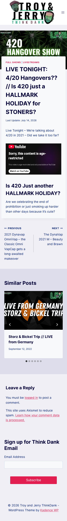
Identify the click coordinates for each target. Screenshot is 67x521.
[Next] (57, 324)
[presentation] (33, 310)
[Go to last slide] (10, 324)
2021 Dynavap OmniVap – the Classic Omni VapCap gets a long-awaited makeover (15, 243)
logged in (31, 397)
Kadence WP (49, 510)
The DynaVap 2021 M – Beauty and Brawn (51, 236)
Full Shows (13, 62)
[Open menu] (63, 12)
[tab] (26, 361)
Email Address (14, 457)
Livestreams (31, 62)
